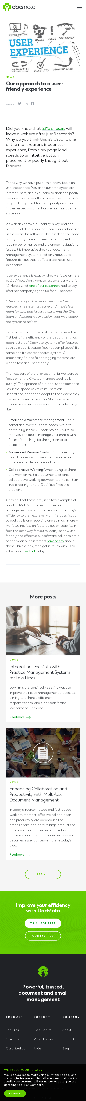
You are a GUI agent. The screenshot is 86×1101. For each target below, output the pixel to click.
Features (12, 1030)
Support (42, 1017)
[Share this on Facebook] (32, 104)
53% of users (53, 128)
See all (43, 874)
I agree (15, 1093)
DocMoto (19, 7)
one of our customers (44, 286)
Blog (65, 1048)
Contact (68, 1039)
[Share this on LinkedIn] (26, 104)
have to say (55, 541)
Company (71, 1017)
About (66, 1030)
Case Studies (15, 1048)
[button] (79, 6)
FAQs (38, 1048)
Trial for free (43, 923)
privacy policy (35, 1085)
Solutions (12, 1039)
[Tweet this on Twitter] (20, 104)
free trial (29, 551)
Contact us (43, 936)
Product (14, 1017)
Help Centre (43, 1030)
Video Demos (44, 1039)
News (10, 77)
